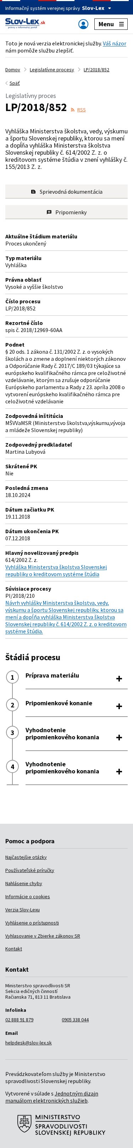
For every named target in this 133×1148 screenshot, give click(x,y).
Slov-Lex (93, 7)
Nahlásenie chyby (23, 883)
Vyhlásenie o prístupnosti (32, 923)
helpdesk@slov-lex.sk (28, 1042)
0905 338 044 (75, 1019)
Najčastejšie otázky (26, 857)
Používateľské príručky (29, 870)
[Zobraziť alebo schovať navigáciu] (83, 24)
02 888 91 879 (19, 1019)
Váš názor (114, 43)
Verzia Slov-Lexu (22, 909)
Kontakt (13, 948)
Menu (106, 24)
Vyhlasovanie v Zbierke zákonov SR (42, 936)
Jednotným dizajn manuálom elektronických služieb (51, 1097)
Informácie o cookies (27, 896)
